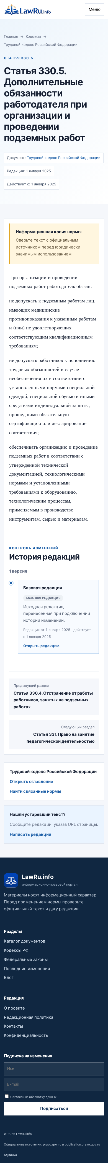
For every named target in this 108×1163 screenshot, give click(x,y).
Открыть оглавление (31, 781)
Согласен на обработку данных (32, 1097)
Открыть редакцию (41, 645)
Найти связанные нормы (35, 791)
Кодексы (33, 36)
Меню (95, 9)
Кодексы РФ (16, 950)
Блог (9, 977)
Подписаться (54, 1108)
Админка (10, 1155)
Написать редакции (30, 834)
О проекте (14, 1008)
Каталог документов (24, 941)
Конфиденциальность (26, 1035)
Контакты (13, 1026)
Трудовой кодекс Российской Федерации (41, 44)
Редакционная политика (28, 1017)
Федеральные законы (26, 959)
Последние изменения (27, 968)
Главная (11, 36)
